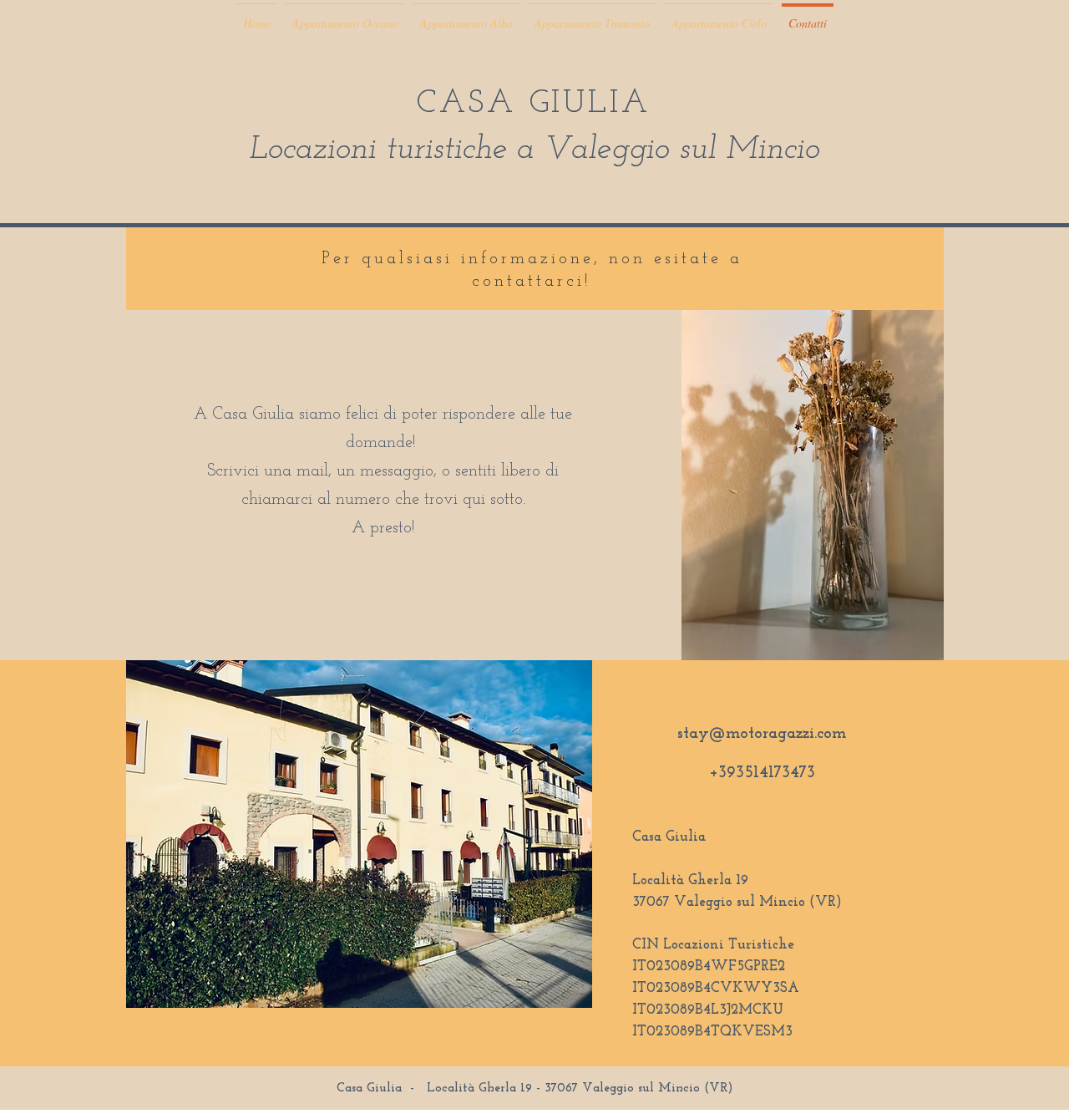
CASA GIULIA (534, 104)
